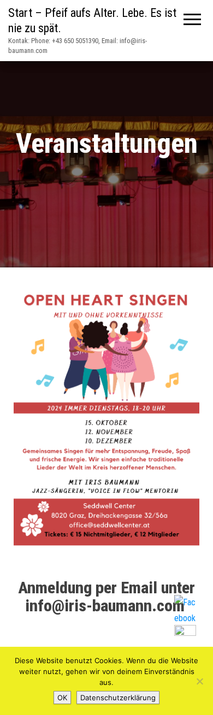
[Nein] (199, 681)
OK (62, 697)
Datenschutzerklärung (118, 697)
